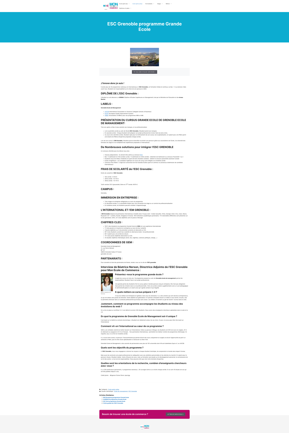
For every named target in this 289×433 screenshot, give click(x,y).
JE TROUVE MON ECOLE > (175, 414)
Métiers (168, 3)
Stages (159, 3)
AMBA (106, 115)
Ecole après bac (123, 3)
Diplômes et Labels (124, 8)
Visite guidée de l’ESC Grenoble (113, 403)
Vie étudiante (148, 3)
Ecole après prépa (137, 3)
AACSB (107, 111)
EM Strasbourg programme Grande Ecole (116, 397)
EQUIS (107, 113)
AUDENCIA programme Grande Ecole (114, 399)
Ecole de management (121, 391)
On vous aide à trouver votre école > (145, 72)
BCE (141, 155)
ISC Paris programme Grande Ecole (114, 401)
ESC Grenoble (132, 391)
